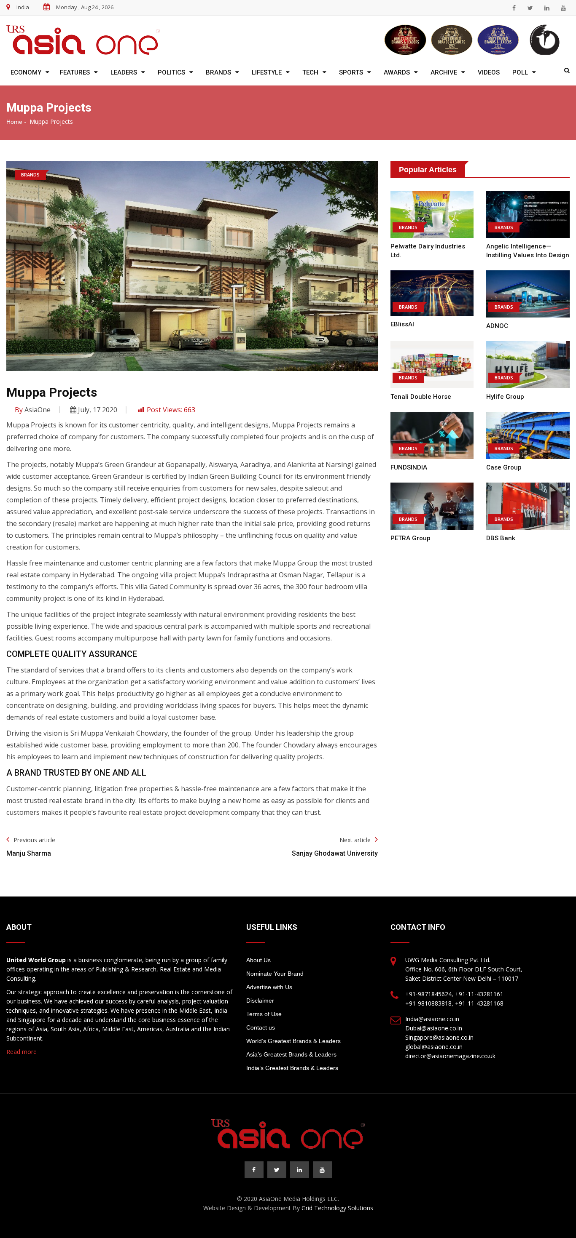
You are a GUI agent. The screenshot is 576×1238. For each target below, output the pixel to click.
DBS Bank (500, 538)
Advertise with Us (269, 987)
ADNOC (497, 326)
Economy (26, 72)
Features (75, 72)
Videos (489, 72)
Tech (310, 72)
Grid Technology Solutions (337, 1208)
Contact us (260, 1027)
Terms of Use (264, 1014)
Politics (171, 72)
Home (14, 121)
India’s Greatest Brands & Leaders (292, 1068)
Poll (520, 72)
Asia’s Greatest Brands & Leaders (291, 1054)
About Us (258, 960)
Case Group (504, 467)
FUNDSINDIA (408, 467)
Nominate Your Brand (275, 973)
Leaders (123, 72)
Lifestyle (267, 72)
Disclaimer (260, 1000)
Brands (218, 72)
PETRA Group (410, 538)
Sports (351, 72)
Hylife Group (505, 396)
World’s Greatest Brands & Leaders (293, 1041)
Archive (444, 72)
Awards (397, 72)
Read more (21, 1052)
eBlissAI (402, 324)
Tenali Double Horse (420, 396)
